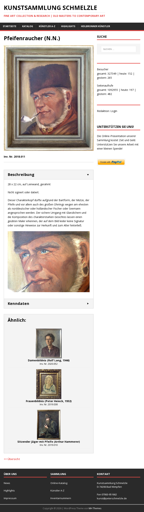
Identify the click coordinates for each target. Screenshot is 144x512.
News (7, 483)
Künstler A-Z (47, 26)
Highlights (68, 26)
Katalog (27, 26)
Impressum (10, 498)
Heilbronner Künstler (95, 26)
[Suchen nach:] (118, 49)
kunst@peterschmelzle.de (112, 498)
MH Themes (95, 508)
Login (113, 111)
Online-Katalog (58, 483)
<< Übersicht (12, 459)
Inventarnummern (60, 498)
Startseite (9, 26)
